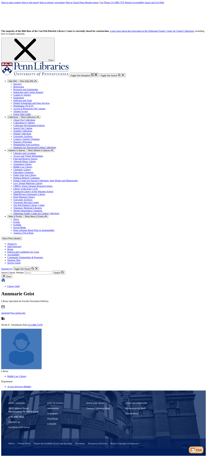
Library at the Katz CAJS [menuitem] (25, 189)
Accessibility (13, 254)
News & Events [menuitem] (15, 216)
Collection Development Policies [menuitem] (29, 125)
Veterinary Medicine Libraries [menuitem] (27, 208)
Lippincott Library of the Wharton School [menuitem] (33, 191)
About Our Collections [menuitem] (24, 120)
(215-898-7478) (35, 325)
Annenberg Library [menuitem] (22, 164)
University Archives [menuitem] (22, 136)
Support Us (6, 269)
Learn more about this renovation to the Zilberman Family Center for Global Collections (152, 31)
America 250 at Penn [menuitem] (23, 233)
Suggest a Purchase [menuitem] (22, 142)
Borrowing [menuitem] (18, 86)
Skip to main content (11, 2)
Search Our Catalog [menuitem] (22, 128)
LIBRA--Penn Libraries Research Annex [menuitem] (33, 186)
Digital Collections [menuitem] (22, 133)
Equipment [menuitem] (18, 97)
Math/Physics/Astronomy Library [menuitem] (29, 194)
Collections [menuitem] (13, 117)
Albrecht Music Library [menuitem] (24, 161)
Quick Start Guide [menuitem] (22, 114)
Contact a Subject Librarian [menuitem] (26, 139)
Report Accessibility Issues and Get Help (144, 2)
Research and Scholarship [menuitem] (25, 89)
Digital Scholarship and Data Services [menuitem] (31, 103)
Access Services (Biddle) (19, 386)
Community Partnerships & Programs (25, 257)
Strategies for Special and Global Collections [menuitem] (34, 147)
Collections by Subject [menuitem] (24, 122)
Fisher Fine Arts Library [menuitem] (24, 175)
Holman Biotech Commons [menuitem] (26, 178)
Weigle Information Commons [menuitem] (27, 210)
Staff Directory (14, 246)
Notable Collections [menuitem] (22, 131)
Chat (101, 2)
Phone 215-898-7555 (114, 2)
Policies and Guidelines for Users (23, 252)
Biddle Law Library (16, 376)
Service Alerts (14, 263)
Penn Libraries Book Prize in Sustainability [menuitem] (34, 230)
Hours (10, 249)
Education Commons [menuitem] (23, 172)
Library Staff (13, 286)
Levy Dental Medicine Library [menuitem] (28, 183)
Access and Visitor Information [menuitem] (28, 156)
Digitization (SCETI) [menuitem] (23, 106)
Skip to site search (30, 2)
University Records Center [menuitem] (26, 202)
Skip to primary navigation (52, 2)
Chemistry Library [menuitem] (22, 169)
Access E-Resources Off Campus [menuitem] (29, 108)
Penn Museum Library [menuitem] (24, 197)
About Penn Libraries (11, 238)
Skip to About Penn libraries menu (81, 2)
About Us (12, 243)
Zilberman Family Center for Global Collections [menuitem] (36, 213)
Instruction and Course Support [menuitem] (28, 92)
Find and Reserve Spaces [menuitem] (25, 158)
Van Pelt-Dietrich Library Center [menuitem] (29, 205)
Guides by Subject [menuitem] (22, 95)
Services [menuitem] (17, 84)
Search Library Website (12, 272)
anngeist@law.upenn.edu (13, 313)
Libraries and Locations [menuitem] (24, 153)
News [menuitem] (16, 219)
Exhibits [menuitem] (17, 224)
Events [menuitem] (16, 222)
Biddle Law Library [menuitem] (22, 167)
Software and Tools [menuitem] (22, 100)
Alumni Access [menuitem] (20, 111)
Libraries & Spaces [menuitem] (16, 150)
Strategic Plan (13, 260)
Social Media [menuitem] (19, 227)
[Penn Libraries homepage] (35, 75)
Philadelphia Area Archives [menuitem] (26, 144)
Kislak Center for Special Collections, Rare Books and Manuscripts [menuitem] (45, 180)
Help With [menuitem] (12, 81)
